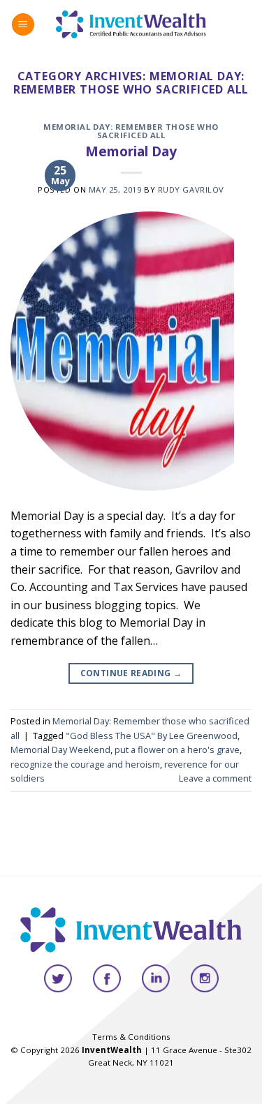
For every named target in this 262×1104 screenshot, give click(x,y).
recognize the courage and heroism (85, 764)
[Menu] (23, 24)
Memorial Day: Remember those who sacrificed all (131, 130)
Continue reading (131, 673)
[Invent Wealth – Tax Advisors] (131, 24)
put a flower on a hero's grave (177, 749)
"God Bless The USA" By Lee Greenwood (152, 735)
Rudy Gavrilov (191, 189)
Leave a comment (215, 778)
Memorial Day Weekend (60, 749)
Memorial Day (131, 151)
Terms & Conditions (131, 1036)
